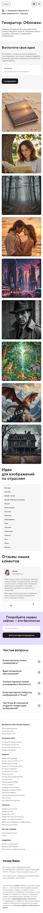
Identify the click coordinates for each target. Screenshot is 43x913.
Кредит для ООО (8, 814)
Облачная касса (7, 774)
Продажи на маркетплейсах (12, 790)
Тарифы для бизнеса (9, 750)
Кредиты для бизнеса (9, 809)
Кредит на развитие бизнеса (12, 819)
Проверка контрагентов (10, 787)
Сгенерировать (10, 81)
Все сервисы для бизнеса (11, 800)
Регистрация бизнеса (9, 728)
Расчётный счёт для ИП (10, 745)
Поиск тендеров (7, 785)
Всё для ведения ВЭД (9, 764)
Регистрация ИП (8, 731)
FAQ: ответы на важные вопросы (13, 849)
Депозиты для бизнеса (10, 825)
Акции (4, 836)
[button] (6, 4)
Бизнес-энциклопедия (10, 844)
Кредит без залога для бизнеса (13, 817)
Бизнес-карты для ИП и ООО (12, 761)
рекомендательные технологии (24, 899)
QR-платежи (6, 798)
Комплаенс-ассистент (10, 771)
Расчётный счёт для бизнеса (12, 742)
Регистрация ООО (8, 734)
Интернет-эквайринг (9, 769)
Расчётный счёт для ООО (11, 747)
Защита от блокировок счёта (12, 766)
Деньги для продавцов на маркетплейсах (16, 822)
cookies (16, 886)
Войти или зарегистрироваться (21, 635)
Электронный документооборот (13, 795)
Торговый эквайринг (9, 793)
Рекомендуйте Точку (9, 833)
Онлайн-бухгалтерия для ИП (12, 777)
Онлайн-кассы (7, 779)
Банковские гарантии (9, 758)
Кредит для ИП (7, 811)
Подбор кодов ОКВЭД (10, 782)
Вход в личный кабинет (10, 847)
